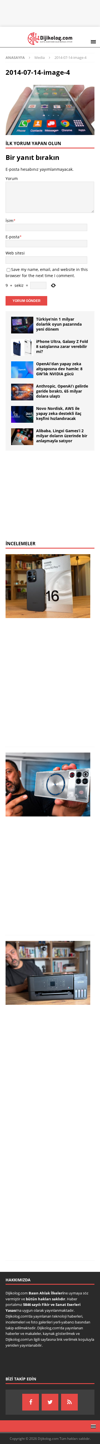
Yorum (12, 178)
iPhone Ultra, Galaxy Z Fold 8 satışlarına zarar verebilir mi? (62, 346)
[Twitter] (50, 1402)
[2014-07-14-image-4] (50, 131)
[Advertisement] (53, 13)
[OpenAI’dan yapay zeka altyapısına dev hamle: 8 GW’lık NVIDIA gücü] (22, 369)
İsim (9, 220)
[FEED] (69, 1402)
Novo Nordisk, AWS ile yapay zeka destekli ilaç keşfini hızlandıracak (58, 413)
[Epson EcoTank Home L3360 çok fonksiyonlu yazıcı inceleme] (48, 973)
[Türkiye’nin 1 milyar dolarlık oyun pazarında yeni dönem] (22, 325)
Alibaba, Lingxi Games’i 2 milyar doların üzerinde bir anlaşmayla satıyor (61, 435)
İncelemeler (21, 543)
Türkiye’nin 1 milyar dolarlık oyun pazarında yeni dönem (59, 324)
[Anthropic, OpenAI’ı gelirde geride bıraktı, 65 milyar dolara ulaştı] (22, 392)
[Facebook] (30, 1402)
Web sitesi (15, 253)
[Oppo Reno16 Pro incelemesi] (48, 586)
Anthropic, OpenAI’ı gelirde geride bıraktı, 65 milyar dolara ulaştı (62, 391)
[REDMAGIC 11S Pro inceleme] (48, 784)
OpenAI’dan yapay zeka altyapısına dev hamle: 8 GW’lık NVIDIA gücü (59, 368)
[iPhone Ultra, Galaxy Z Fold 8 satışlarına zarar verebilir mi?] (22, 347)
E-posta (12, 236)
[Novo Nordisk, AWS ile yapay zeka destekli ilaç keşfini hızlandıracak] (22, 414)
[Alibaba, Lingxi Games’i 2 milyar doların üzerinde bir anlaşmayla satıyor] (22, 436)
